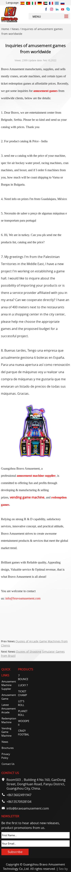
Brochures (8, 748)
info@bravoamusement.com (28, 808)
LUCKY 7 (23, 685)
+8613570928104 (19, 801)
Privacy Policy (5, 756)
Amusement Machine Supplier (8, 685)
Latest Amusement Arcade (8, 708)
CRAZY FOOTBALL (24, 732)
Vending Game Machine (6, 732)
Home (5, 29)
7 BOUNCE (23, 677)
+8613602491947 (19, 795)
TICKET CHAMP (22, 693)
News (15, 29)
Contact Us (8, 764)
